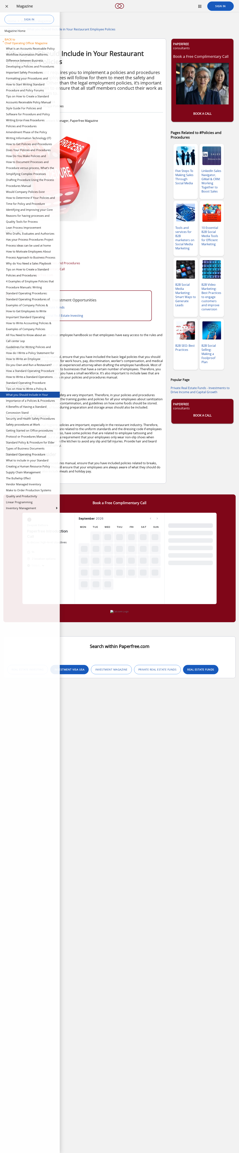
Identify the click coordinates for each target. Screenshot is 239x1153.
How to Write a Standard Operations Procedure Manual (29, 377)
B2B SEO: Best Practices (185, 348)
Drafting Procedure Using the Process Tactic (30, 180)
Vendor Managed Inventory (23, 484)
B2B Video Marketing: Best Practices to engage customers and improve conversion (211, 297)
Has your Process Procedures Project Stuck (29, 240)
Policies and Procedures (21, 126)
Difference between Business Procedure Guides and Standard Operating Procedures (26, 61)
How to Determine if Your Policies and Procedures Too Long (30, 198)
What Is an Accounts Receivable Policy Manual (30, 49)
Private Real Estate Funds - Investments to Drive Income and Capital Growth (200, 390)
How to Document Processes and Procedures (27, 162)
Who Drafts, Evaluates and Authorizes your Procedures (30, 234)
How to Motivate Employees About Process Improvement (28, 252)
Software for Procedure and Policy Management (28, 114)
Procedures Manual (18, 186)
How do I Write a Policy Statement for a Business (30, 353)
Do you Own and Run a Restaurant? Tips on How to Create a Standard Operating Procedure (29, 365)
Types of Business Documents (25, 448)
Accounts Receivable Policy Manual (28, 102)
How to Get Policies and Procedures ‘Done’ (29, 144)
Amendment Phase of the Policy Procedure (26, 132)
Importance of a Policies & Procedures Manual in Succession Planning (30, 401)
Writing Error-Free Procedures (25, 120)
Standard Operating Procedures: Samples (26, 293)
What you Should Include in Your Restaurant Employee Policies (27, 395)
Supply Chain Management (23, 472)
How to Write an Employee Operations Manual (23, 359)
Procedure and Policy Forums (25, 90)
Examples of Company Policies (25, 329)
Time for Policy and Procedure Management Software (25, 204)
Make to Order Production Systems (28, 490)
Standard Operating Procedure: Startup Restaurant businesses (26, 383)
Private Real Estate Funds (157, 669)
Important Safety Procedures (24, 72)
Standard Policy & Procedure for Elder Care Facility (30, 443)
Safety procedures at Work (23, 424)
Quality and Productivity (21, 496)
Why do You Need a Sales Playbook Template (28, 263)
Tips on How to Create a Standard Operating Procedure (27, 96)
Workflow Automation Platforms (27, 54)
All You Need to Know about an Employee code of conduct (26, 335)
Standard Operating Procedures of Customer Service (28, 299)
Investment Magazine (111, 669)
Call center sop (15, 341)
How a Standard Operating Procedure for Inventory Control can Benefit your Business (30, 371)
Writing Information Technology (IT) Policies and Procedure (28, 138)
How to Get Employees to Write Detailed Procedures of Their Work (28, 311)
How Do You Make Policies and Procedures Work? (26, 156)
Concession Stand (17, 412)
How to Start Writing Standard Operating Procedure (25, 84)
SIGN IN (220, 6)
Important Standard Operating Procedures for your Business (25, 317)
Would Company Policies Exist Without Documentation (25, 192)
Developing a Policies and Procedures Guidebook (30, 67)
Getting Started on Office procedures (29, 430)
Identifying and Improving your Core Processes (29, 210)
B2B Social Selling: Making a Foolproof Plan (208, 354)
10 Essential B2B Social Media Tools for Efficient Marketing (209, 236)
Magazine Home (14, 31)
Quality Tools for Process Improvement (22, 222)
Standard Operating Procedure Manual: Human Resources (25, 454)
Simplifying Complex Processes (26, 174)
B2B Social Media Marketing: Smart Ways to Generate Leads (185, 295)
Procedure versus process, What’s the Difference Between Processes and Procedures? (30, 168)
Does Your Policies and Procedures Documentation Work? (28, 150)
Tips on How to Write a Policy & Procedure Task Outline (26, 389)
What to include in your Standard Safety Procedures (27, 460)
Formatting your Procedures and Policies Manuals (27, 78)
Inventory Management (21, 508)
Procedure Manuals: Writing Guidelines (24, 287)
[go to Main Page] (119, 11)
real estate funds (200, 669)
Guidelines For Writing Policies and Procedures (28, 347)
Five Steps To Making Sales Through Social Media (184, 177)
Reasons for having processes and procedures (27, 216)
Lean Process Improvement (23, 227)
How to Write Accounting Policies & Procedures (28, 323)
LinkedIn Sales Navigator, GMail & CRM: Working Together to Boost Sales (211, 181)
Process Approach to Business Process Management (30, 258)
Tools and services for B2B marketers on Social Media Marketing (184, 238)
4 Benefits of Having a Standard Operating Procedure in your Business (30, 407)
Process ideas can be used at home (28, 245)
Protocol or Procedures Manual (26, 436)
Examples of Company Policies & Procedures (27, 305)
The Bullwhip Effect (18, 478)
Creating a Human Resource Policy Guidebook (28, 466)
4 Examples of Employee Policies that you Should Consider (30, 281)
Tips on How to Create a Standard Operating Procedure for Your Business (27, 269)
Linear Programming (19, 502)
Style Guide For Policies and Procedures (24, 108)
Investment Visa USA (70, 669)
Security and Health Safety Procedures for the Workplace (30, 419)
